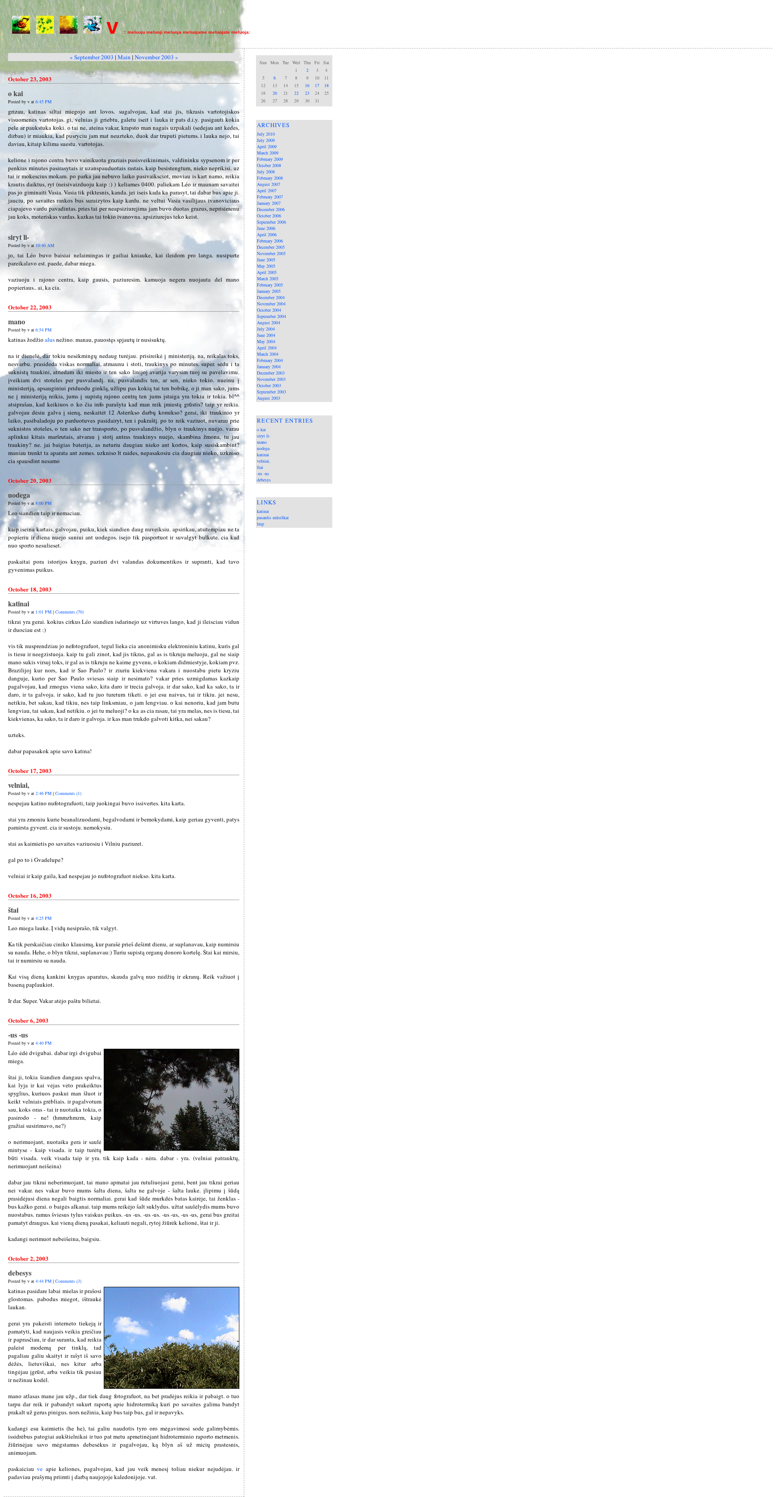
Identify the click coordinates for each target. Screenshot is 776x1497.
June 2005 (266, 259)
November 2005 (271, 253)
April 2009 (267, 146)
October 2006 (269, 215)
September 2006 (271, 222)
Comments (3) (68, 1281)
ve (40, 1469)
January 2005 (269, 291)
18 (326, 85)
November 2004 (271, 303)
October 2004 (269, 310)
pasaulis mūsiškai (273, 517)
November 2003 (271, 379)
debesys (264, 480)
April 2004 (267, 347)
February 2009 (270, 159)
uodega (263, 448)
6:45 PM (43, 101)
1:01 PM (43, 612)
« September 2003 (92, 57)
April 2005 (267, 272)
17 (317, 85)
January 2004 (269, 366)
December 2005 (271, 247)
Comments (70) (69, 612)
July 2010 (266, 134)
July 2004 (266, 329)
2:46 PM (43, 793)
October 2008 (269, 165)
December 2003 (271, 373)
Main (124, 57)
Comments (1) (68, 793)
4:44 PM (43, 1281)
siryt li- (263, 436)
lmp (260, 524)
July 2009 (266, 140)
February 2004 (270, 360)
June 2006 (266, 228)
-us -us (263, 473)
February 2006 (270, 241)
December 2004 (271, 297)
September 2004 (271, 316)
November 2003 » (156, 57)
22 (296, 93)
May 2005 (266, 266)
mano (262, 442)
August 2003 (268, 398)
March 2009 (267, 153)
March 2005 (267, 278)
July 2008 (266, 171)
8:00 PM (43, 503)
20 (275, 93)
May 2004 (266, 341)
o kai (261, 429)
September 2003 (271, 392)
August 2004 (268, 322)
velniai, (263, 461)
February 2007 (270, 197)
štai (260, 467)
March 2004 (267, 354)
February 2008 (270, 178)
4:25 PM (43, 918)
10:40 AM (44, 245)
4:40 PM (43, 1043)
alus (50, 340)
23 (307, 93)
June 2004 (266, 335)
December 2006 (271, 209)
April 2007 (267, 190)
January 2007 (269, 203)
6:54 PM (43, 330)
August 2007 (268, 184)
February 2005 (270, 285)
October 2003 (269, 385)
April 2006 (267, 234)
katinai (263, 454)
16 (307, 85)
